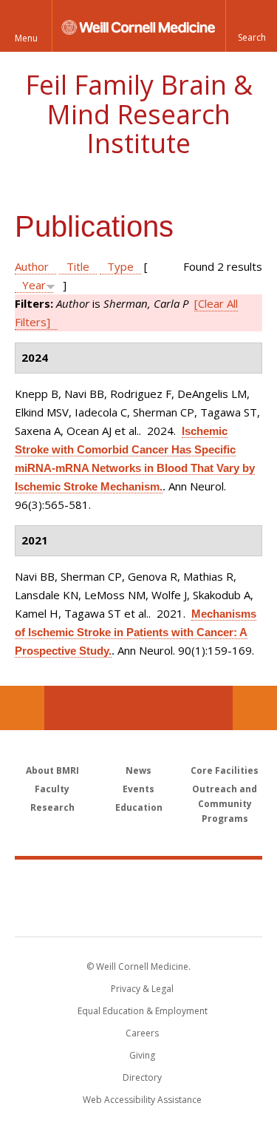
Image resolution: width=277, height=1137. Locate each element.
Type (120, 266)
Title (77, 266)
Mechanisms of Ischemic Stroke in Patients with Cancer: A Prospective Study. (135, 632)
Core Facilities (225, 770)
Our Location (22, 708)
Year (34, 284)
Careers (142, 1033)
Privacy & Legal (142, 988)
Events (138, 789)
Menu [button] (26, 38)
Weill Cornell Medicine (139, 882)
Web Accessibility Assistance (142, 1099)
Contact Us (255, 708)
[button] (251, 26)
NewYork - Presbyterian (138, 913)
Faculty (52, 789)
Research (52, 807)
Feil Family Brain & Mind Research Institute (139, 114)
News (138, 770)
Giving (142, 1055)
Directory (142, 1077)
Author (32, 266)
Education (139, 807)
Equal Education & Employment (143, 1011)
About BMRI (52, 770)
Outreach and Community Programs (224, 804)
